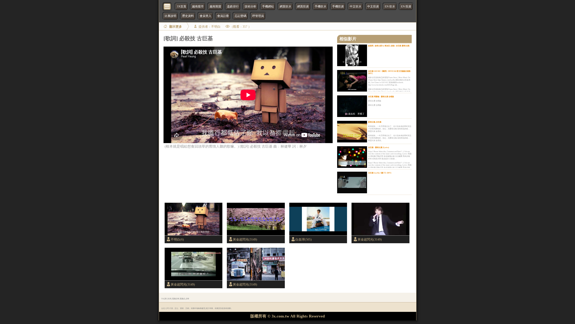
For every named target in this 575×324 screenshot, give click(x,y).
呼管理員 (258, 16)
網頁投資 (303, 6)
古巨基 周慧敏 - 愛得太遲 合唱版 (381, 97)
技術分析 (250, 6)
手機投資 (338, 6)
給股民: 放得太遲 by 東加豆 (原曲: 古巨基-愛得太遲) (389, 46)
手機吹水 (320, 6)
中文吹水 (355, 6)
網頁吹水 (285, 6)
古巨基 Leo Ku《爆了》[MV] (379, 173)
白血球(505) (303, 239)
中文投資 (373, 6)
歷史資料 (188, 16)
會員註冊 (223, 16)
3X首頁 (181, 6)
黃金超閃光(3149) (245, 239)
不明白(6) (177, 239)
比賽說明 (170, 16)
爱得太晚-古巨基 (374, 122)
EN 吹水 (390, 6)
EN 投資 (406, 6)
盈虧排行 (233, 6)
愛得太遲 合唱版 (374, 101)
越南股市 (198, 6)
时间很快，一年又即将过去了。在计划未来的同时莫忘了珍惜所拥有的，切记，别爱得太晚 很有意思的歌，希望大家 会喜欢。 (389, 128)
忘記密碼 (240, 16)
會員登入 (205, 16)
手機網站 (268, 6)
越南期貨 (215, 6)
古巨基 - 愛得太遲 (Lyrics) (378, 147)
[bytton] (167, 6)
